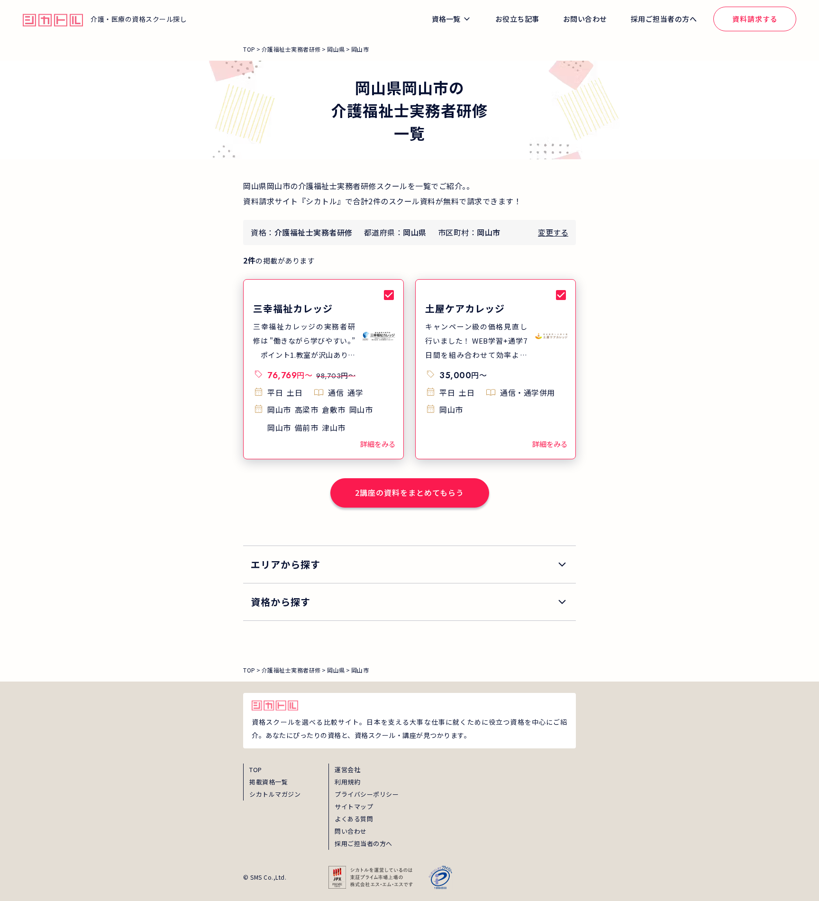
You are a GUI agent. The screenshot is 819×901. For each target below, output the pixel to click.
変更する (553, 232)
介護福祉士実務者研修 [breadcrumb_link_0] (291, 49)
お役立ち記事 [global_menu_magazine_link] (517, 19)
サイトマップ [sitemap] (354, 806)
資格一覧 (446, 19)
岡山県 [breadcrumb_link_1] (336, 49)
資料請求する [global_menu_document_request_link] (755, 19)
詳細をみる (378, 444)
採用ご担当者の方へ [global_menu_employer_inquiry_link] (664, 19)
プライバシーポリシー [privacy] (367, 794)
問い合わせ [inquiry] (351, 831)
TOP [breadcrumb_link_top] (249, 49)
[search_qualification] (409, 601)
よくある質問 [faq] (354, 818)
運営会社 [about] (347, 769)
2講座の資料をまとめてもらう (409, 492)
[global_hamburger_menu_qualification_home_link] (53, 19)
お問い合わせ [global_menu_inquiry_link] (585, 19)
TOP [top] (255, 769)
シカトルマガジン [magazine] (274, 794)
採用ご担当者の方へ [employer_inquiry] (363, 843)
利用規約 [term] (347, 781)
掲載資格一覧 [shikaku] (268, 781)
